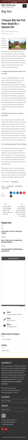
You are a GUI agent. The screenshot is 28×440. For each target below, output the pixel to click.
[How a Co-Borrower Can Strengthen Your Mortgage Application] (3, 237)
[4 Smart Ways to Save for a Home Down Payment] (2, 228)
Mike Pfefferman (8, 5)
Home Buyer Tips (14, 181)
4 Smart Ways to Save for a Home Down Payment (11, 232)
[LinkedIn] (6, 429)
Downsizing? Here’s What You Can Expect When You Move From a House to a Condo (20, 210)
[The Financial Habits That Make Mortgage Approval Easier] (3, 246)
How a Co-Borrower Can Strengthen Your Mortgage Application (11, 241)
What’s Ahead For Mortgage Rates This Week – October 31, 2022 (8, 209)
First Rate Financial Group (7, 7)
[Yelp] (2, 429)
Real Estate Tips (5, 188)
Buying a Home (10, 186)
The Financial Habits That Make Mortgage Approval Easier (12, 250)
